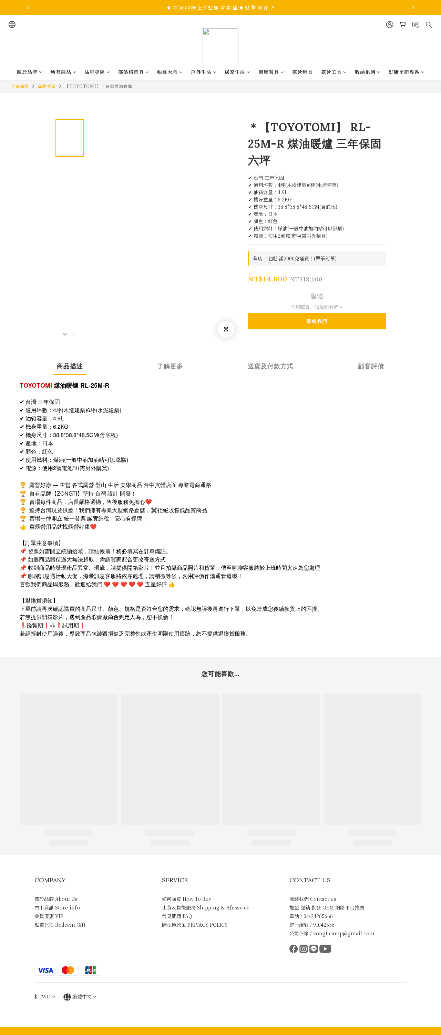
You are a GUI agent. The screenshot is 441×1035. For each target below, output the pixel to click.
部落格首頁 (131, 71)
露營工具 (331, 71)
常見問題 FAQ (177, 916)
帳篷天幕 (167, 71)
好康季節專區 (404, 71)
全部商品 (20, 86)
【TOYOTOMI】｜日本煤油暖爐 (98, 86)
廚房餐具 (268, 71)
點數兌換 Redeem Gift (59, 924)
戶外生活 (201, 71)
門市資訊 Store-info (57, 907)
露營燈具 (302, 71)
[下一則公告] (413, 7)
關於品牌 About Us (55, 898)
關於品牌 (27, 71)
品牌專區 (94, 71)
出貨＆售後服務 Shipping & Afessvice (205, 907)
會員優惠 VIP (48, 916)
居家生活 (235, 71)
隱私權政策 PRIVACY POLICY (195, 924)
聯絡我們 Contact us (312, 898)
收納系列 (365, 71)
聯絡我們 (317, 321)
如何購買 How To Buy (187, 898)
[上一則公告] (27, 7)
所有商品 (61, 71)
